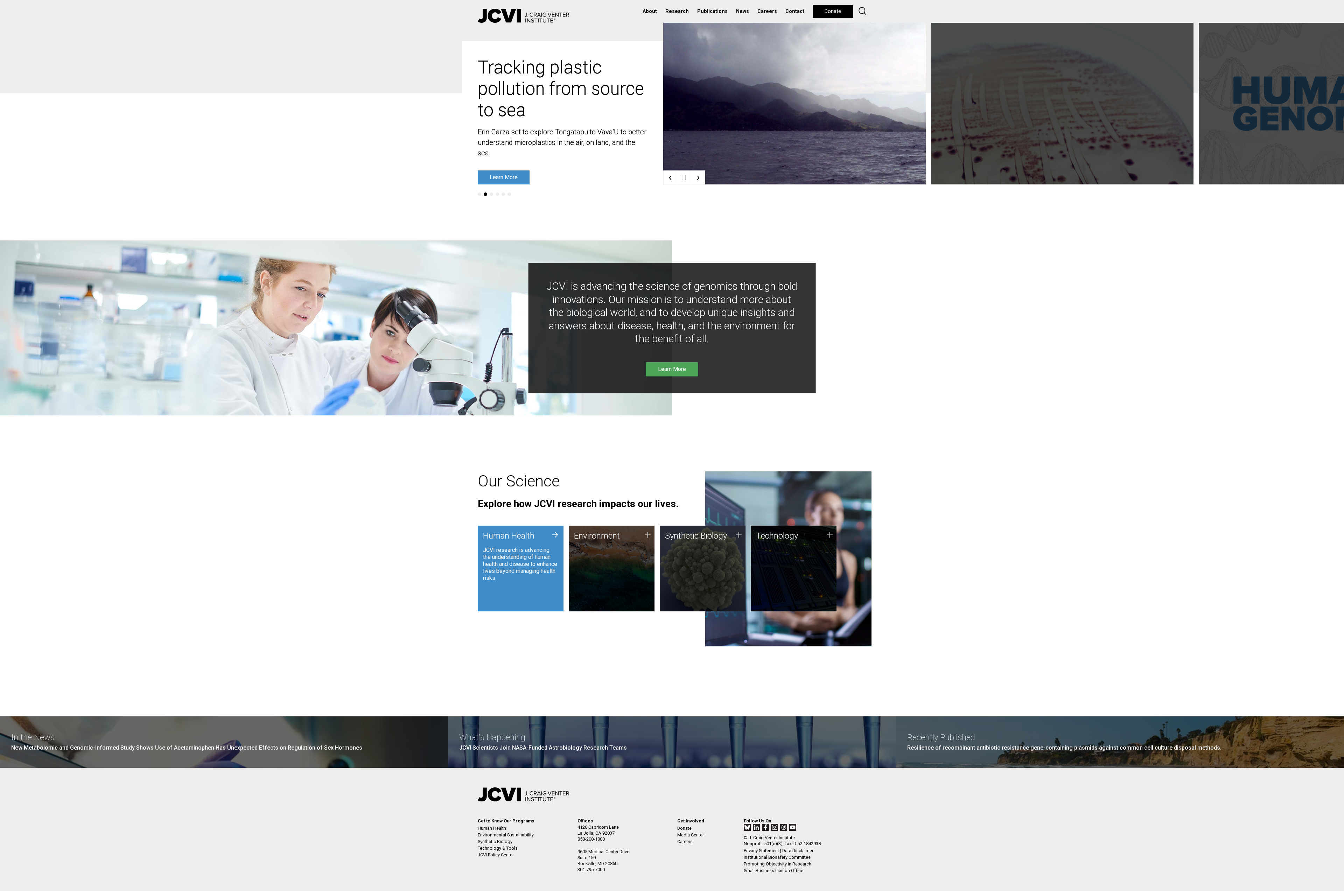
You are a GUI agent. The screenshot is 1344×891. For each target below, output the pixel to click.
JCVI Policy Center (496, 854)
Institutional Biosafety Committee (777, 857)
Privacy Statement (761, 850)
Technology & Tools (498, 848)
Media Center (690, 834)
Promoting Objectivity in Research (777, 864)
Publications (712, 11)
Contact (794, 11)
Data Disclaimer (797, 850)
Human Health (492, 828)
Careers (767, 11)
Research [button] (677, 11)
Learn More (504, 177)
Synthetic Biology (495, 841)
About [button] (650, 11)
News (742, 11)
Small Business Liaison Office (773, 870)
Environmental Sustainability (506, 834)
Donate (833, 11)
